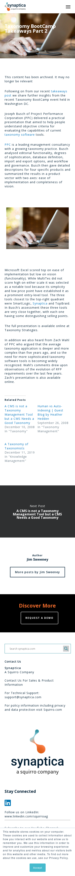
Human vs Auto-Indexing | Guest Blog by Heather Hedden (50, 412)
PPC (8, 145)
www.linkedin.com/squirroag (26, 816)
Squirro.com (53, 710)
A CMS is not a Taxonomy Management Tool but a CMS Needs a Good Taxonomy (19, 414)
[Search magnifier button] (66, 649)
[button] (68, 7)
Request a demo (39, 618)
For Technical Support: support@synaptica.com (23, 695)
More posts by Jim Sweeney (37, 572)
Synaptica (40, 303)
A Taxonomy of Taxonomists (16, 446)
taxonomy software (20, 135)
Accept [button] (37, 867)
